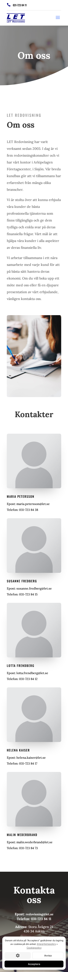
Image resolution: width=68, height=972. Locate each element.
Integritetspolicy (46, 943)
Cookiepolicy (34, 947)
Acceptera (34, 964)
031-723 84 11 (20, 5)
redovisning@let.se (39, 914)
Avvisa (48, 955)
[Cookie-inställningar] (18, 955)
